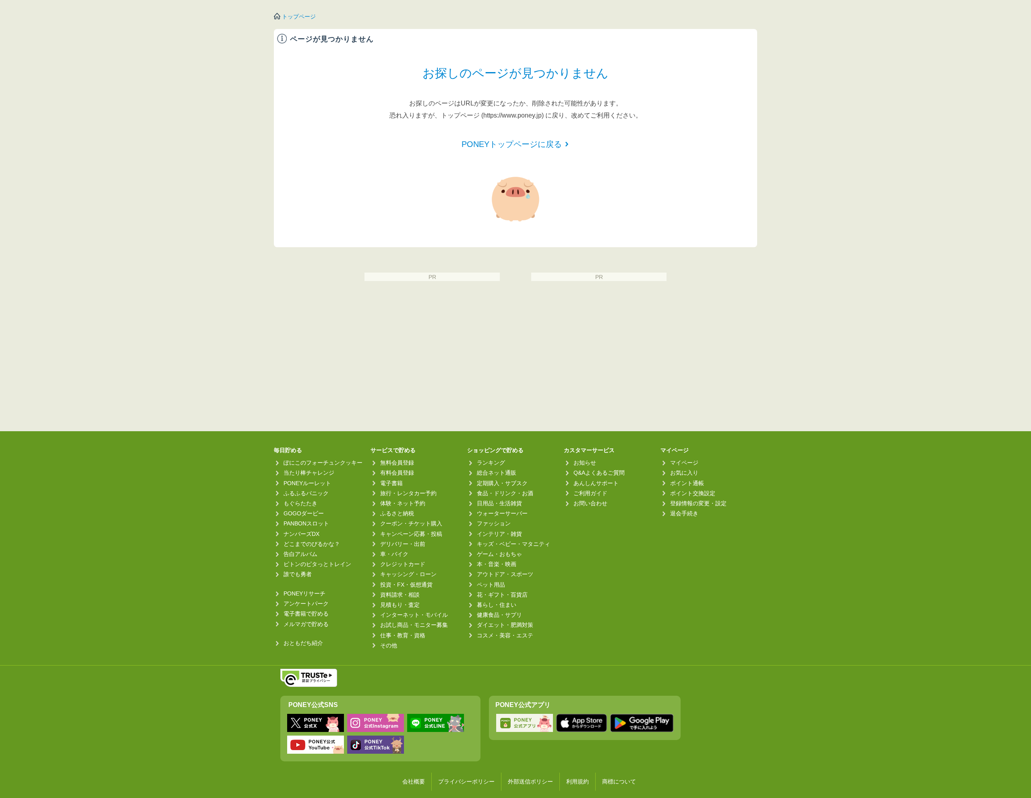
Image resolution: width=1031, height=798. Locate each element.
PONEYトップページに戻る (512, 144)
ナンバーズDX (301, 534)
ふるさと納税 (397, 513)
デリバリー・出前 (402, 544)
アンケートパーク (306, 603)
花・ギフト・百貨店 (502, 594)
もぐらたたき (300, 503)
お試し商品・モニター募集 (414, 625)
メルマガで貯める (306, 624)
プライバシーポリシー (466, 781)
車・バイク (394, 554)
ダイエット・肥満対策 (505, 625)
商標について (619, 781)
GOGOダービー (304, 513)
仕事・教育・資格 (402, 635)
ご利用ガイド (590, 493)
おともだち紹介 (303, 643)
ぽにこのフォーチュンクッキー (323, 462)
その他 (388, 645)
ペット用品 (491, 584)
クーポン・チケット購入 (411, 523)
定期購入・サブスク (502, 483)
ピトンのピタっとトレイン (317, 564)
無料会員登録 (397, 462)
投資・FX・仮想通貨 (406, 584)
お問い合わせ (590, 503)
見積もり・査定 (400, 605)
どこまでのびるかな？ (312, 544)
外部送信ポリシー (530, 781)
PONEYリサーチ (304, 593)
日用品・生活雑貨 (499, 503)
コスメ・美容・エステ (505, 635)
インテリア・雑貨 (499, 534)
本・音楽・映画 (496, 564)
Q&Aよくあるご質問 (599, 472)
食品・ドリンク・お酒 (505, 493)
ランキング (491, 462)
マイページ (684, 462)
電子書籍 (391, 483)
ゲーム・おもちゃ (499, 554)
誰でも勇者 (298, 574)
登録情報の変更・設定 (698, 503)
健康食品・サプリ (499, 615)
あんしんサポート (596, 483)
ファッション (494, 523)
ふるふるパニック (306, 493)
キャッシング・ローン (408, 574)
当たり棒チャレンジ (309, 472)
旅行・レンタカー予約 (408, 493)
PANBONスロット (306, 523)
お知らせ (584, 462)
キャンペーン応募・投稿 (411, 534)
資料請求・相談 (400, 594)
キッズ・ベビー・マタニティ (513, 544)
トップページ (299, 16)
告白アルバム (300, 554)
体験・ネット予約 (402, 503)
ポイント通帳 (687, 483)
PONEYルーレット (307, 483)
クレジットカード (402, 564)
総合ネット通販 (496, 472)
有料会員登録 (397, 472)
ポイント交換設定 (692, 493)
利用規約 (577, 781)
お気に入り (684, 472)
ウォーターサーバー (502, 513)
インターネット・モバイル (414, 615)
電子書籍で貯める (306, 613)
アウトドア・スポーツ (505, 574)
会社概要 (413, 781)
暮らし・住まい (496, 605)
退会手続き (684, 513)
